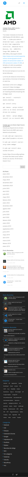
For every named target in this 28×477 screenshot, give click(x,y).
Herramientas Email (7, 397)
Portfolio (6, 442)
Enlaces (6, 431)
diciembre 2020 (8, 206)
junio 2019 (6, 232)
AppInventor (14, 383)
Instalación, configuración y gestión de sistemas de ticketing (16, 339)
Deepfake (13, 389)
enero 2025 (6, 174)
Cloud (11, 386)
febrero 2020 (7, 220)
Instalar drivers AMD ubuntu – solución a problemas (12, 28)
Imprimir (5, 403)
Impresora (17, 400)
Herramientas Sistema (8, 400)
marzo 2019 (6, 240)
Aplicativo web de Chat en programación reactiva (14, 361)
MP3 (18, 409)
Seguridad (14, 414)
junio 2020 (6, 214)
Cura (8, 389)
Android (5, 383)
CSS (20, 386)
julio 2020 (6, 211)
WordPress (7, 462)
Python (21, 412)
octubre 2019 (7, 226)
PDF (4, 412)
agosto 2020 (6, 209)
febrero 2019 (7, 243)
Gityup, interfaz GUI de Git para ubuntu (15, 260)
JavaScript (5, 406)
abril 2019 (6, 237)
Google (6, 436)
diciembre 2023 (8, 182)
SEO (19, 414)
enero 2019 (6, 246)
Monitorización (11, 409)
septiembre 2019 (8, 229)
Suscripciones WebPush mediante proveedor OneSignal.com (15, 349)
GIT (23, 391)
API (9, 383)
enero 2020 (6, 223)
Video (9, 417)
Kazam (15, 406)
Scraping (5, 414)
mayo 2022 (6, 197)
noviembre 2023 (8, 185)
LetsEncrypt (20, 406)
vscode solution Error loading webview (15, 275)
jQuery (10, 406)
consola (16, 386)
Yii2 (5, 465)
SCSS (10, 414)
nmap (21, 409)
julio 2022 (6, 194)
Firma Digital (18, 391)
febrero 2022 (7, 200)
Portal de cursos (11, 370)
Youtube (19, 417)
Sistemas (6, 457)
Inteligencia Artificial (13, 403)
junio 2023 (6, 188)
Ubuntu (4, 31)
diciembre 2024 (8, 177)
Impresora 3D (8, 439)
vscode (14, 417)
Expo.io (12, 391)
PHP (7, 412)
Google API (14, 394)
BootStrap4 (5, 386)
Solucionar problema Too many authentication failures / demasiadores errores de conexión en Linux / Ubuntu (15, 267)
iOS (20, 403)
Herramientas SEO (18, 397)
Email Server (6, 391)
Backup (20, 383)
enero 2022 (6, 203)
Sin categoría (8, 454)
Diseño (18, 389)
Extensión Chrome (9, 434)
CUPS (4, 389)
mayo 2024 (6, 180)
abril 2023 (6, 191)
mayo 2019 (6, 235)
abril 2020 (6, 217)
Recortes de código (9, 448)
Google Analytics (7, 394)
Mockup (5, 409)
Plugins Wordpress (14, 412)
